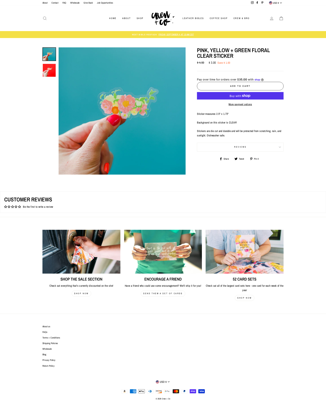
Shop (140, 18)
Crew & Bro (241, 18)
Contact (54, 2)
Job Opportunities (105, 2)
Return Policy (48, 365)
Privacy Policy (49, 360)
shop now (81, 293)
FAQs (45, 332)
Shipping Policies (50, 343)
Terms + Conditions (51, 337)
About (45, 2)
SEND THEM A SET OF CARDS (163, 293)
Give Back (88, 2)
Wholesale (75, 2)
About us (46, 326)
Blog (44, 354)
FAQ (64, 2)
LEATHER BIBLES (193, 18)
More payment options (240, 104)
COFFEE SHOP (219, 18)
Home (112, 18)
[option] (163, 35)
